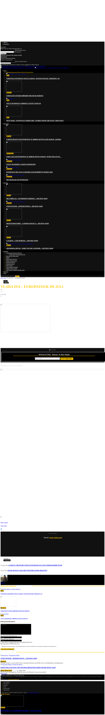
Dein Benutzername (20, 50)
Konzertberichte (10, 264)
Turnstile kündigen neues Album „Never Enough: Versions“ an (33, 78)
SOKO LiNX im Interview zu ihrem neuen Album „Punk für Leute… (33, 157)
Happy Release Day (56, 537)
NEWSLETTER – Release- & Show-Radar (54, 355)
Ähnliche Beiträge (8, 586)
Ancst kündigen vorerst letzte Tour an (23, 103)
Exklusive (19, 72)
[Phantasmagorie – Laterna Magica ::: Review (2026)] (14, 219)
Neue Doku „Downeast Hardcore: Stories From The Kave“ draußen (35, 120)
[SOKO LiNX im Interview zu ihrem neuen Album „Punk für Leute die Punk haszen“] (14, 152)
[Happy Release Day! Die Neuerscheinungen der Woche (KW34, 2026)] (11, 664)
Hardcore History (10, 262)
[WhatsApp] (11, 299)
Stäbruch (5, 272)
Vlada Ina (7, 560)
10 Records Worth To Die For (14, 253)
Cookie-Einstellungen (33, 692)
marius (2, 291)
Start (2, 278)
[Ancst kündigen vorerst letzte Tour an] (10, 98)
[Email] (7, 299)
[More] (25, 299)
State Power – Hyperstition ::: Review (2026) (24, 206)
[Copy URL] (20, 299)
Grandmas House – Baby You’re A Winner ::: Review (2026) (29, 248)
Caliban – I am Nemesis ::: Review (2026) (22, 241)
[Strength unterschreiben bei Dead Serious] (14, 91)
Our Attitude (6, 682)
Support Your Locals (11, 268)
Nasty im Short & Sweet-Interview (21, 164)
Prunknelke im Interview (17, 180)
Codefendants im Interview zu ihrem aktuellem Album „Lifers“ (33, 139)
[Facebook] (3, 299)
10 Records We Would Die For (17, 254)
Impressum (6, 690)
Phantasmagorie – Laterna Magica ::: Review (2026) (27, 223)
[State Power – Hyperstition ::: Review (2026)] (15, 201)
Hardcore (9, 92)
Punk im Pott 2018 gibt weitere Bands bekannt (27, 570)
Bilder (8, 257)
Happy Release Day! (11, 261)
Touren (28, 72)
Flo (1, 713)
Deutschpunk (10, 153)
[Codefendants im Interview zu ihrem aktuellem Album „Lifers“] (14, 134)
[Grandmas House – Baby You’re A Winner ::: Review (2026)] (19, 243)
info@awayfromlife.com (13, 679)
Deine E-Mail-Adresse (21, 61)
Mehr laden (4, 673)
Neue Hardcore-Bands (12, 267)
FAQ (4, 686)
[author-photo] (4, 581)
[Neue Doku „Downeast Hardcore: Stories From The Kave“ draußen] (14, 116)
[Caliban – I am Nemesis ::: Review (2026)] (14, 236)
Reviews (5, 183)
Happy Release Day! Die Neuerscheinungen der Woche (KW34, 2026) (28, 667)
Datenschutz (4, 56)
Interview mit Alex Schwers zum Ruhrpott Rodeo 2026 (29, 172)
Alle (7, 72)
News (4, 70)
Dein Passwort (17, 52)
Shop (4, 273)
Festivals (24, 72)
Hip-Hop (8, 136)
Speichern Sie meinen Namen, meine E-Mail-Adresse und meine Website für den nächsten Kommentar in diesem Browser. (29, 646)
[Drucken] (15, 299)
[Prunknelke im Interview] (15, 175)
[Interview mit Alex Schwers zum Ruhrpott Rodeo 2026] (12, 167)
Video (31, 72)
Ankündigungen (12, 72)
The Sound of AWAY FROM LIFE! (15, 270)
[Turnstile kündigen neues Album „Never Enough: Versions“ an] (16, 74)
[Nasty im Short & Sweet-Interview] (14, 159)
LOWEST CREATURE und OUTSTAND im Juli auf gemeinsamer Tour (35, 565)
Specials (5, 251)
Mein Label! (9, 265)
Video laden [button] (4, 526)
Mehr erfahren (4, 522)
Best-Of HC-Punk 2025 (12, 256)
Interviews (6, 123)
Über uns (5, 42)
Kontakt (5, 685)
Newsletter (6, 44)
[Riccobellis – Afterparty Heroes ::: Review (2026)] (14, 194)
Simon (14, 670)
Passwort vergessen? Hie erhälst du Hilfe (11, 55)
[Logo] (18, 68)
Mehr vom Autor (24, 586)
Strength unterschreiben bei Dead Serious (24, 96)
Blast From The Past (11, 259)
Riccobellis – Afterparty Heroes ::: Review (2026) (27, 198)
